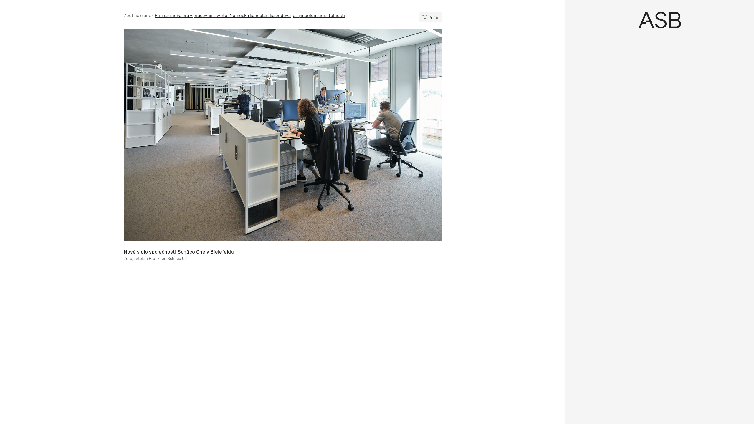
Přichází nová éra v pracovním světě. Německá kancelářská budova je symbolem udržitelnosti (250, 15)
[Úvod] (660, 20)
